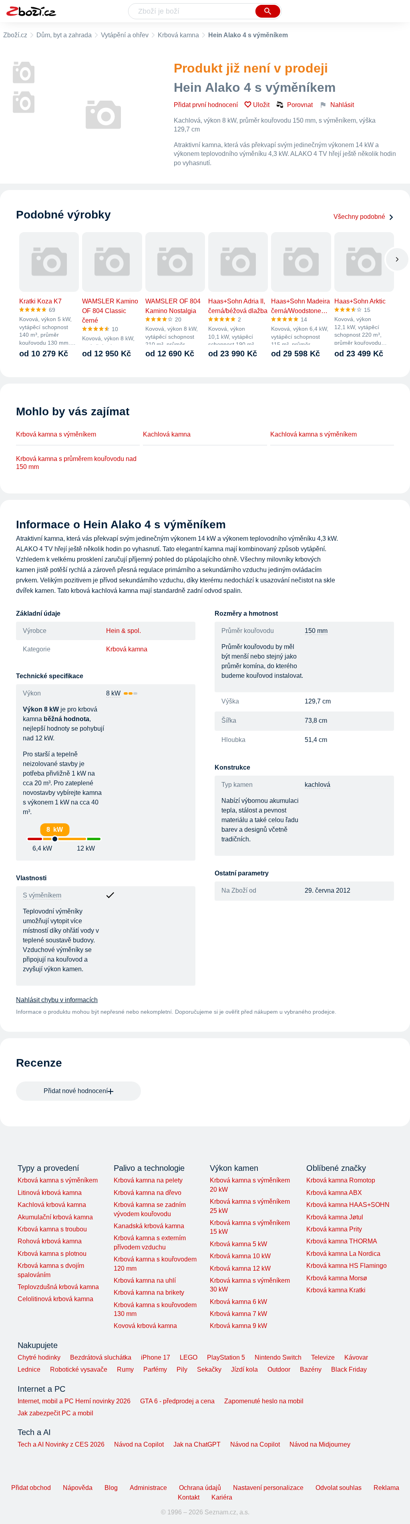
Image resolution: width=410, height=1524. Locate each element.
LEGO (188, 1357)
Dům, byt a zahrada (64, 35)
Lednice (29, 1369)
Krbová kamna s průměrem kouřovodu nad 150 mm (76, 462)
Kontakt (188, 1497)
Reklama (386, 1487)
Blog (111, 1487)
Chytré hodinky (39, 1357)
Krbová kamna (178, 35)
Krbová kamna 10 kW (240, 1256)
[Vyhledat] (267, 11)
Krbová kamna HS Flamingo (346, 1265)
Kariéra (221, 1497)
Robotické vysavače (78, 1369)
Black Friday (349, 1369)
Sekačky (209, 1369)
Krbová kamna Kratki (336, 1290)
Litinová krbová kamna (50, 1192)
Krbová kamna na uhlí (145, 1280)
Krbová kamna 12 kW (240, 1268)
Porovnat (300, 104)
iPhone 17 (155, 1357)
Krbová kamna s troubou (52, 1229)
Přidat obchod (31, 1487)
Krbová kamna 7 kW (238, 1313)
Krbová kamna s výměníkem (56, 434)
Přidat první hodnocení (206, 104)
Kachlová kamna (167, 434)
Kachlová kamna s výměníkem (313, 434)
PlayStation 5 (226, 1357)
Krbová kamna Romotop (340, 1180)
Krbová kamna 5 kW (238, 1244)
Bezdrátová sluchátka (100, 1357)
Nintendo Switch (278, 1357)
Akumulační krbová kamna (55, 1217)
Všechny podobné (359, 216)
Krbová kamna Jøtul (334, 1217)
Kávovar (356, 1357)
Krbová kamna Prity (334, 1229)
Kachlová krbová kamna (52, 1204)
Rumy (125, 1369)
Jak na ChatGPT (197, 1444)
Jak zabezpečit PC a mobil (55, 1413)
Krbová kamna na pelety (148, 1180)
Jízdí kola (244, 1369)
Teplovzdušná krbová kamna (58, 1286)
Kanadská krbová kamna (149, 1226)
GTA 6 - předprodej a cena (177, 1401)
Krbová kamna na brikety (149, 1292)
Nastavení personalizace (268, 1487)
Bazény (311, 1369)
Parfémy (155, 1369)
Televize (323, 1357)
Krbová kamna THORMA (341, 1241)
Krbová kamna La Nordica (343, 1253)
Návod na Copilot (139, 1444)
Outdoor (278, 1369)
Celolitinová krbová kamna (55, 1299)
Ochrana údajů (200, 1487)
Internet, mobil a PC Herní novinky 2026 (74, 1401)
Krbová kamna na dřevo (147, 1192)
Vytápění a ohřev (125, 35)
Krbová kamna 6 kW (238, 1301)
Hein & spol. (123, 630)
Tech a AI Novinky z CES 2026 (61, 1444)
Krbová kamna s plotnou (52, 1253)
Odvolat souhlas (339, 1487)
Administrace (148, 1487)
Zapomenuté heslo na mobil (263, 1401)
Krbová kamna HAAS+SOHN (348, 1204)
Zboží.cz (15, 35)
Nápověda (77, 1487)
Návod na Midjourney (319, 1444)
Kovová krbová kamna (145, 1325)
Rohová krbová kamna (50, 1241)
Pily (182, 1369)
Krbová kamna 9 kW (238, 1325)
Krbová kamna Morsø (336, 1278)
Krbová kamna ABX (334, 1192)
